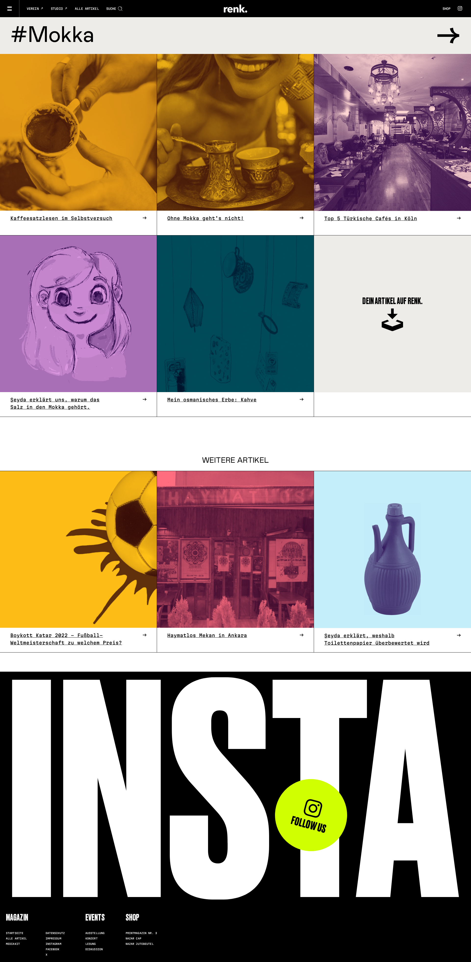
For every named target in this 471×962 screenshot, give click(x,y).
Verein (34, 8)
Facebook (53, 949)
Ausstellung (95, 933)
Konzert (91, 938)
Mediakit (13, 943)
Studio (58, 8)
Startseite (14, 933)
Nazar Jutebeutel (140, 943)
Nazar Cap (133, 938)
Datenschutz (55, 933)
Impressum (53, 938)
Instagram (53, 943)
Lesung (90, 943)
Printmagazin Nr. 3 (141, 933)
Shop (446, 8)
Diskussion (94, 949)
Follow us (308, 824)
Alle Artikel (87, 8)
